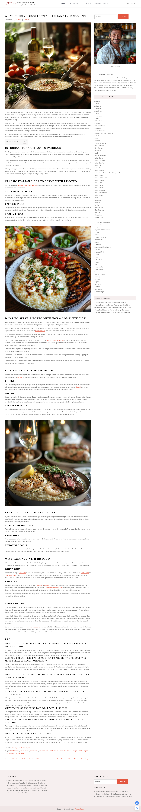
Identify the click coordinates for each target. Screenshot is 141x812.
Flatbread (97, 150)
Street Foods (98, 269)
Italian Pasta (98, 185)
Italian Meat (98, 183)
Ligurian (97, 202)
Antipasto (97, 106)
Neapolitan (98, 215)
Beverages (98, 116)
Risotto (96, 235)
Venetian (97, 287)
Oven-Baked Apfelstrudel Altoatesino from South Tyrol (112, 307)
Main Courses (99, 210)
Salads (96, 242)
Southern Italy (99, 267)
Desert (96, 138)
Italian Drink (98, 168)
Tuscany (97, 277)
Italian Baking (98, 158)
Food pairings (14, 751)
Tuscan (96, 272)
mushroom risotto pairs (55, 587)
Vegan (96, 282)
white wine (22, 573)
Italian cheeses (40, 331)
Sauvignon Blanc (10, 575)
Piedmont (97, 225)
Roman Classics (100, 237)
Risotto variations (11, 753)
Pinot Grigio (85, 573)
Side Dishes (98, 259)
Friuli (96, 153)
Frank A (26, 20)
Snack (96, 262)
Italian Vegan (98, 195)
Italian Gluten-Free (100, 178)
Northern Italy (99, 217)
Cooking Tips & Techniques (92, 3)
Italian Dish (98, 165)
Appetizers (98, 111)
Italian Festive (99, 170)
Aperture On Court (26, 2)
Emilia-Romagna (100, 143)
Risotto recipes (83, 751)
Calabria (97, 123)
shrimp (19, 377)
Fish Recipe (98, 148)
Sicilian (96, 254)
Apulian (96, 113)
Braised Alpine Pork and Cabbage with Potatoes (110, 302)
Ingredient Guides (100, 155)
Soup (96, 264)
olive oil (78, 387)
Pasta (96, 220)
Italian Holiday (99, 180)
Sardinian (97, 244)
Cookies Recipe (99, 131)
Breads (96, 118)
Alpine (96, 103)
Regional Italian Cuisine (102, 230)
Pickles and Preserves (102, 222)
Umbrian (97, 279)
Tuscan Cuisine (99, 274)
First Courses (99, 145)
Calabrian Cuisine (100, 126)
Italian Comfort (99, 163)
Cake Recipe (98, 121)
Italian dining (34, 751)
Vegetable (97, 284)
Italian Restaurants (100, 193)
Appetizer (97, 108)
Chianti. (46, 585)
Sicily (96, 257)
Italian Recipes (73, 3)
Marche (97, 212)
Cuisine (97, 136)
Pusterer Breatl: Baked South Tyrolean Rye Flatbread (112, 312)
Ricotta (96, 232)
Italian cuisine (24, 751)
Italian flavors (43, 751)
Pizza (96, 227)
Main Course (98, 207)
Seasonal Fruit (99, 252)
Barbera (39, 585)
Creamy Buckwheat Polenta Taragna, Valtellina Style (112, 305)
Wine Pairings (99, 292)
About (63, 3)
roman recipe (98, 240)
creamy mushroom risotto (54, 340)
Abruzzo (97, 101)
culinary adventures (33, 627)
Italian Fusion (98, 175)
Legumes (97, 200)
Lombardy (97, 205)
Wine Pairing (98, 289)
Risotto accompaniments (57, 751)
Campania (97, 128)
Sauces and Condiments (102, 247)
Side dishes (21, 753)
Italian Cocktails (99, 160)
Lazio (96, 197)
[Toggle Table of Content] (24, 142)
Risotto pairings (71, 751)
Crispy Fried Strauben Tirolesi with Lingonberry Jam (111, 310)
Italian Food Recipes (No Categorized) (107, 173)
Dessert (97, 141)
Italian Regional (99, 190)
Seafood (97, 249)
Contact (107, 3)
